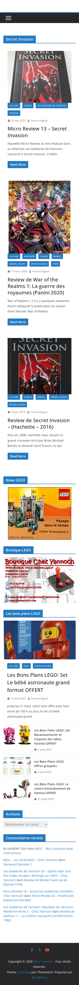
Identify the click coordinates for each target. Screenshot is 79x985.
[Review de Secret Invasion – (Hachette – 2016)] (39, 366)
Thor (55, 263)
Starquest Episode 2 (17, 864)
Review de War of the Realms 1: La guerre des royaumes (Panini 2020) (36, 286)
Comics (28, 105)
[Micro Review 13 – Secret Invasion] (39, 77)
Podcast (14, 113)
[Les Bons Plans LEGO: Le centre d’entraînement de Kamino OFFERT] (17, 791)
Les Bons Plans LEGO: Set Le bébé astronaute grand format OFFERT (38, 682)
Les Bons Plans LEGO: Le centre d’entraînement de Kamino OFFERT (52, 788)
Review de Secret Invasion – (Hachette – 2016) (39, 423)
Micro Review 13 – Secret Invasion (37, 131)
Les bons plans (43, 665)
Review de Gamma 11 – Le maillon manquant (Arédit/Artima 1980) (39, 915)
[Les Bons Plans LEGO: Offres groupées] (17, 767)
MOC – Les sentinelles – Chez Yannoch (30, 860)
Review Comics (39, 263)
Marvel (57, 256)
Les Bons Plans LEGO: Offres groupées (49, 763)
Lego (26, 665)
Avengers (29, 256)
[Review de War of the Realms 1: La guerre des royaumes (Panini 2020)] (39, 217)
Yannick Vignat (39, 120)
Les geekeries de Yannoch (51, 105)
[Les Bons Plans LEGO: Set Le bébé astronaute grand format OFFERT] (39, 640)
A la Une (14, 105)
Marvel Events (17, 263)
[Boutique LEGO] (39, 580)
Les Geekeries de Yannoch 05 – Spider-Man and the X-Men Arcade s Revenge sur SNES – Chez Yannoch (37, 875)
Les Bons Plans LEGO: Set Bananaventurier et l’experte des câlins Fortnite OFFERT (52, 736)
